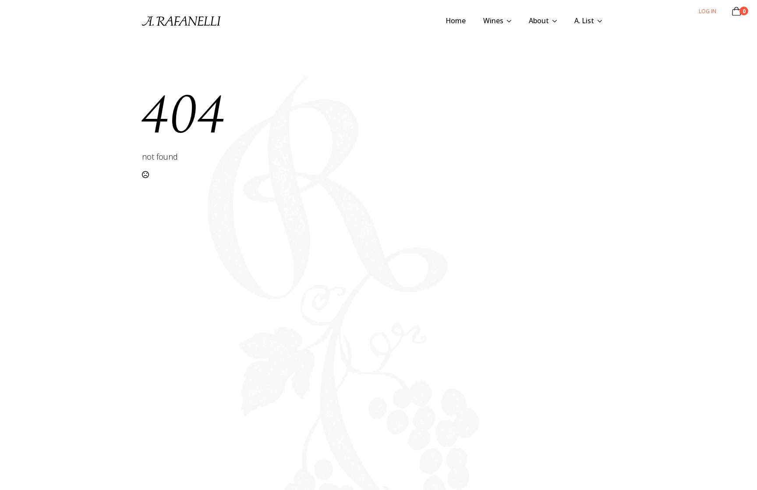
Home (456, 20)
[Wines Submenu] (511, 21)
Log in (707, 11)
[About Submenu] (557, 21)
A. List (584, 20)
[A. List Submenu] (602, 21)
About (539, 20)
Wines (493, 20)
